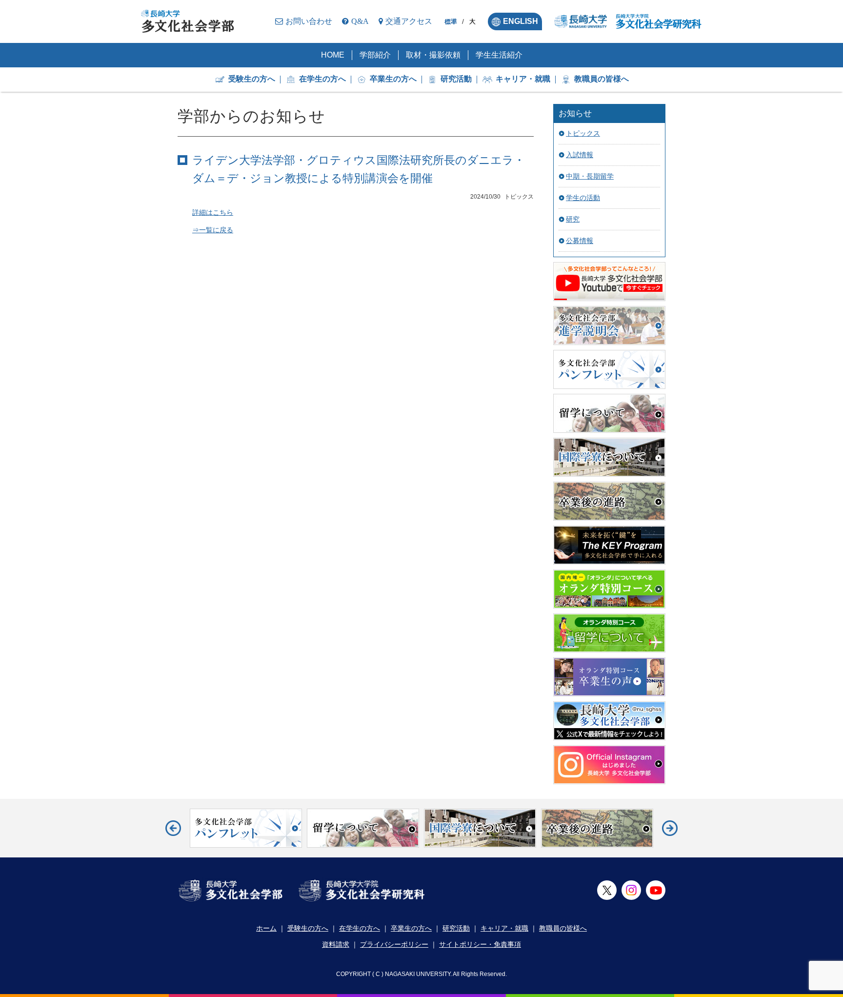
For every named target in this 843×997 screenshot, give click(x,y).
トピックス (583, 133)
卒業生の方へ (393, 79)
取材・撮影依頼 (433, 55)
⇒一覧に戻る (212, 230)
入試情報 (579, 155)
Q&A (360, 21)
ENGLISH (520, 21)
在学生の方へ (322, 79)
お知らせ (575, 113)
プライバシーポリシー (394, 944)
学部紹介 (375, 55)
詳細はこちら (212, 212)
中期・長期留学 (590, 176)
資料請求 (335, 944)
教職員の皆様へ (601, 79)
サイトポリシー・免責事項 (480, 944)
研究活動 (456, 79)
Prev (173, 828)
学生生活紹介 (499, 55)
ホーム (266, 928)
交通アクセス (408, 21)
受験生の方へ (251, 79)
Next (670, 828)
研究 (573, 219)
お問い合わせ (308, 21)
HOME (332, 55)
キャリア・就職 (523, 79)
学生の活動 (583, 198)
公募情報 (579, 240)
